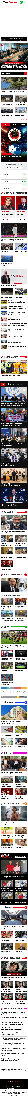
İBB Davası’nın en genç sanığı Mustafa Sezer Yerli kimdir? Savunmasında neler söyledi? (14, 1018)
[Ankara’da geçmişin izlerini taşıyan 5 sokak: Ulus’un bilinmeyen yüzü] (4, 336)
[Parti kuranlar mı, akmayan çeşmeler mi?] (7, 996)
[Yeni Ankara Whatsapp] (20, 167)
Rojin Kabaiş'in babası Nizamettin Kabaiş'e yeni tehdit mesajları (13, 532)
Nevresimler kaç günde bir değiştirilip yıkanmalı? (21, 836)
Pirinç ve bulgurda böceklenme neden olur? (17, 347)
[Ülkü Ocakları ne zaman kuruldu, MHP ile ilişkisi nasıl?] (7, 946)
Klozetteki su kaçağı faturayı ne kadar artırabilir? (12, 823)
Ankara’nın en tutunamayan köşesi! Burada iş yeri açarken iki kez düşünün (20, 619)
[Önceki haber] (2, 40)
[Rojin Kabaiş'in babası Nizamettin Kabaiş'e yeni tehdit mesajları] (14, 522)
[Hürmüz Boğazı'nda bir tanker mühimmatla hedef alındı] (7, 258)
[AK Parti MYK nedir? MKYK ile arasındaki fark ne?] (14, 917)
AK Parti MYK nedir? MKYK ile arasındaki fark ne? (13, 927)
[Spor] (26, 626)
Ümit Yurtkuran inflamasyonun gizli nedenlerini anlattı (7, 889)
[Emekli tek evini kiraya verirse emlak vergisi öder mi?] (7, 729)
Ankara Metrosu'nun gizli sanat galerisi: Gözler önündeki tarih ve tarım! (7, 619)
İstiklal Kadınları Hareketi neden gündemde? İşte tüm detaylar (7, 797)
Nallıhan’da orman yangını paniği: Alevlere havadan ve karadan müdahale (7, 607)
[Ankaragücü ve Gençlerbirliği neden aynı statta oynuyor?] (14, 637)
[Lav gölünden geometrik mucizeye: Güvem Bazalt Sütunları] (21, 550)
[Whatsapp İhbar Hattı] (21, 2)
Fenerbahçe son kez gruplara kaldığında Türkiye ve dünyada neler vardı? (17, 301)
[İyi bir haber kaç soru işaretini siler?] (7, 984)
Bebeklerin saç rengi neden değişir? (16, 330)
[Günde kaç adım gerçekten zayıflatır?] (7, 830)
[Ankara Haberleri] (26, 574)
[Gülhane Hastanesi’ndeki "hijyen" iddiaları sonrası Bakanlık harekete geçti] (21, 110)
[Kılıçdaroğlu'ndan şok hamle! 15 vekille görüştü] (7, 550)
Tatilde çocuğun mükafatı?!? (9, 285)
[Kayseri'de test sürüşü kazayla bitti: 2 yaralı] (7, 291)
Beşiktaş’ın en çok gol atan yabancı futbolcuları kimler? (21, 659)
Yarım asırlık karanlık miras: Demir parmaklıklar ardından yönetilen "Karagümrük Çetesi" (7, 939)
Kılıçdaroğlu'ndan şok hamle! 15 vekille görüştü (7, 556)
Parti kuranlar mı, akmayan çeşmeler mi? (6, 1002)
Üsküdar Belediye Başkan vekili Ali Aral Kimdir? (12, 1054)
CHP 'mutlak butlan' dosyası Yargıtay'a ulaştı (7, 568)
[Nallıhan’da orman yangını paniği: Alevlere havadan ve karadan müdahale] (7, 601)
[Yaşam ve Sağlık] (26, 803)
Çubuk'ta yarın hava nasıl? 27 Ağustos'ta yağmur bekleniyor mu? (13, 1033)
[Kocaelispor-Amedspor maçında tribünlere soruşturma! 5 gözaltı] (7, 665)
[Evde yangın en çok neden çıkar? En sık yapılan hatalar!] (7, 842)
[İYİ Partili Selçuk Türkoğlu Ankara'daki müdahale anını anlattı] (21, 601)
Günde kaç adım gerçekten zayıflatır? (7, 836)
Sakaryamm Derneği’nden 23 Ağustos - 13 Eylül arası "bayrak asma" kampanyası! (7, 785)
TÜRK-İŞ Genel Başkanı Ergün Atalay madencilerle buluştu (11, 773)
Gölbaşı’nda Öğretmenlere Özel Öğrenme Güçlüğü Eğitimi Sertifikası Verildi (13, 484)
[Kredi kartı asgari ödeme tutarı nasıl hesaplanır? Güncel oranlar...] (21, 741)
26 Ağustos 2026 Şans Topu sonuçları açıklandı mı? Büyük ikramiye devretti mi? (13, 1070)
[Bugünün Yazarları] (26, 192)
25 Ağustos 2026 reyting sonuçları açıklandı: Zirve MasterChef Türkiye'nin (14, 1059)
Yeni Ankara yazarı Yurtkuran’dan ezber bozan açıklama (12, 877)
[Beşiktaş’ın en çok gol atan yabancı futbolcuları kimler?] (21, 653)
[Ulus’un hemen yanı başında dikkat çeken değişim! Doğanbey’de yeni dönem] (4, 341)
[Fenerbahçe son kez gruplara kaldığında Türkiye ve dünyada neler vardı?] (4, 302)
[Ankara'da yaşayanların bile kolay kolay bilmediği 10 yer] (14, 83)
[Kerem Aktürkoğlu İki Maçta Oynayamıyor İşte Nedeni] (21, 538)
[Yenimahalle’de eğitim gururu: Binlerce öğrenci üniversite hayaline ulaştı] (14, 585)
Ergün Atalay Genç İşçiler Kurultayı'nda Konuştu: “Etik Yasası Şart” (12, 504)
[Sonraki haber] (5, 40)
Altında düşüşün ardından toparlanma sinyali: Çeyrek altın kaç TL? (21, 734)
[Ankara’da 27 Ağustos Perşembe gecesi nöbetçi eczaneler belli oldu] (7, 98)
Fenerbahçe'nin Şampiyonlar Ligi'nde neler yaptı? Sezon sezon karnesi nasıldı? (21, 296)
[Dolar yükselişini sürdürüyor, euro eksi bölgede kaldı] (7, 741)
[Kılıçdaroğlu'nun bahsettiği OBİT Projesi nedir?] (21, 791)
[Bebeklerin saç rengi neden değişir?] (4, 330)
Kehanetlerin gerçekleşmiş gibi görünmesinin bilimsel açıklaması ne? (20, 785)
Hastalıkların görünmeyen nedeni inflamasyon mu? (21, 889)
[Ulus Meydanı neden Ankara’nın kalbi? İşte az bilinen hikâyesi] (4, 324)
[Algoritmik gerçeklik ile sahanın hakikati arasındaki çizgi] (14, 968)
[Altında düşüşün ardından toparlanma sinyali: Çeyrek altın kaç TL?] (21, 729)
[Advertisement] (14, 20)
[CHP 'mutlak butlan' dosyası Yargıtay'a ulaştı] (7, 563)
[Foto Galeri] (26, 512)
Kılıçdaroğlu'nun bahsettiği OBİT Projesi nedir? (20, 797)
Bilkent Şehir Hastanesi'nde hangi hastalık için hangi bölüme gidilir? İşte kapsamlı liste (7, 114)
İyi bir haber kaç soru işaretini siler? (6, 990)
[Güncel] (26, 753)
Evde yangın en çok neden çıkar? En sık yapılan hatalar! (6, 848)
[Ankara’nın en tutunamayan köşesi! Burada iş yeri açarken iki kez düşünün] (21, 613)
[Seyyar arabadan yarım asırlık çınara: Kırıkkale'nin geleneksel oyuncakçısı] (7, 895)
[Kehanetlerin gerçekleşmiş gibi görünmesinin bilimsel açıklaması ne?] (21, 779)
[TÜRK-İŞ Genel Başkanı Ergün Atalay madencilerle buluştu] (14, 763)
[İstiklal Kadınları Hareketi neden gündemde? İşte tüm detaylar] (7, 791)
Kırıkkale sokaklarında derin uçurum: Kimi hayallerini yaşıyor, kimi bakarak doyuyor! (20, 901)
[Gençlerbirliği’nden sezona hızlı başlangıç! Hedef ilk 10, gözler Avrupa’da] (7, 653)
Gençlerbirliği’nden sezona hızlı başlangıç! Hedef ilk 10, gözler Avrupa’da (7, 659)
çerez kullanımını (23, 1092)
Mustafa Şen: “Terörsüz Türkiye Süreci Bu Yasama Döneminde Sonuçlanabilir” (13, 404)
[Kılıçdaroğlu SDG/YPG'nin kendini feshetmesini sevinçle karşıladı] (21, 946)
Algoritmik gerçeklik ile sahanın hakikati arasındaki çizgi (13, 978)
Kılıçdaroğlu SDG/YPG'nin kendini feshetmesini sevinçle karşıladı (20, 952)
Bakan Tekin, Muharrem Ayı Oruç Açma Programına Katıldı (12, 444)
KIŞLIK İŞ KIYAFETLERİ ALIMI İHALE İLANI (13, 376)
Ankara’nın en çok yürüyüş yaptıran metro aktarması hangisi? (13, 1049)
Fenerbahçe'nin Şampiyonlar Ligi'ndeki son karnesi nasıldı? (17, 307)
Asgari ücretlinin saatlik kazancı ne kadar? (13, 1064)
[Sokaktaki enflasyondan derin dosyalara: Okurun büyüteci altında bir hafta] (21, 984)
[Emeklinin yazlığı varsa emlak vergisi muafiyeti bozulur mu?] (14, 712)
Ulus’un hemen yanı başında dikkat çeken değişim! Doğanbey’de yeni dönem (16, 341)
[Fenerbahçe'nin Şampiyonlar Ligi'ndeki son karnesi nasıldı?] (4, 307)
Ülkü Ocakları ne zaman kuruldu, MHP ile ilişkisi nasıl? (7, 952)
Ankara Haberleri (10, 1088)
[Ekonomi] (26, 702)
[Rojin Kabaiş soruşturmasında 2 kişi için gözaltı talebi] (7, 246)
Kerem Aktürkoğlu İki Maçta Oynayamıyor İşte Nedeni (20, 544)
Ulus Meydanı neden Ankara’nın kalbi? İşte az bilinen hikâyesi (17, 324)
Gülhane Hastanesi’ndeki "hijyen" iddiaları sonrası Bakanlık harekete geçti (20, 114)
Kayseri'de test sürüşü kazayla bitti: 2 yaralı (7, 296)
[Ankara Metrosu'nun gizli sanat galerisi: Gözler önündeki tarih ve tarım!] (7, 613)
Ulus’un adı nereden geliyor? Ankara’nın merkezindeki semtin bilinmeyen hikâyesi (20, 103)
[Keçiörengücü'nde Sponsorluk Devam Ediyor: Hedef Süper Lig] (14, 455)
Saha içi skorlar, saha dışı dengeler (20, 1002)
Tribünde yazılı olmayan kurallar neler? (20, 671)
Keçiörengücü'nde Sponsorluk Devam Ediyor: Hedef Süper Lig (12, 464)
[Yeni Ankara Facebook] (7, 167)
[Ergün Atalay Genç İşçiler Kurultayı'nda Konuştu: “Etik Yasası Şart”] (14, 495)
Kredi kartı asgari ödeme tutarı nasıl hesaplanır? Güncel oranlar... (20, 747)
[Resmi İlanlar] (26, 356)
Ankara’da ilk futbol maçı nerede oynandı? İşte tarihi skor (13, 1013)
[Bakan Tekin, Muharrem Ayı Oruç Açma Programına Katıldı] (14, 435)
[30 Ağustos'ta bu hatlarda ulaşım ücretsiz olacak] (4, 319)
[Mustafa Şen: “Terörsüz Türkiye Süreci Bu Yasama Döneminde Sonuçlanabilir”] (14, 394)
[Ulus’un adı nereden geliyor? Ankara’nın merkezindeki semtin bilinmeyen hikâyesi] (21, 98)
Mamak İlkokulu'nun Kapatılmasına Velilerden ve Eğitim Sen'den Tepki (12, 424)
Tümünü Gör (23, 119)
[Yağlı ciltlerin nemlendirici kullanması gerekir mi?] (21, 842)
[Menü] (26, 2)
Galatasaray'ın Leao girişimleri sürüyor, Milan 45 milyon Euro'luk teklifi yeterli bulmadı (12, 240)
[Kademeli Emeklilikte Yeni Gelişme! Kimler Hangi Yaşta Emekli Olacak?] (7, 538)
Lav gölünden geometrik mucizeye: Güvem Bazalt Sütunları (21, 556)
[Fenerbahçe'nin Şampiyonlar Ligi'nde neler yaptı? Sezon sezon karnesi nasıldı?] (21, 291)
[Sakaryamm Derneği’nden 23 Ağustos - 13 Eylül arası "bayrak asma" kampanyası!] (7, 779)
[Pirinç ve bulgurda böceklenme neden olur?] (4, 347)
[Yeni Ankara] (9, 2)
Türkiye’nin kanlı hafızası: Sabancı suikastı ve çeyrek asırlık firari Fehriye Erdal (21, 939)
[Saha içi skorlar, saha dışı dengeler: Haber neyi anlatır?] (21, 996)
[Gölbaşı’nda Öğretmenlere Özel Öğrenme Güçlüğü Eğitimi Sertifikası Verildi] (14, 475)
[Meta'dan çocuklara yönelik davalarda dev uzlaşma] (21, 246)
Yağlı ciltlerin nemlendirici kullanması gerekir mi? (20, 848)
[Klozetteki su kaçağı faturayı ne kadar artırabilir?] (14, 813)
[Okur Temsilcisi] (26, 958)
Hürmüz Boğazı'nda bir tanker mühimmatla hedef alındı (7, 264)
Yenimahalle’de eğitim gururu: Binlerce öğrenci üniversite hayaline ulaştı (12, 594)
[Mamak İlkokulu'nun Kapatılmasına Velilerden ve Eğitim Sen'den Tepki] (14, 415)
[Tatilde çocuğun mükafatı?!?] (14, 276)
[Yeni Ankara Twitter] (10, 167)
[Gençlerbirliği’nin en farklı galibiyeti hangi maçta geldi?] (7, 677)
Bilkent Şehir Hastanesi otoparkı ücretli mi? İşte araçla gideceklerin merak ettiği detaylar (14, 1028)
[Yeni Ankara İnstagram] (14, 167)
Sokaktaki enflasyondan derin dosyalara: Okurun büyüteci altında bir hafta (21, 990)
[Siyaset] (26, 907)
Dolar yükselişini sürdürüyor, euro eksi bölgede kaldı (6, 747)
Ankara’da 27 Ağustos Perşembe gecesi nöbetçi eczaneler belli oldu (7, 103)
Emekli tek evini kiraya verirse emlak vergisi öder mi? (7, 734)
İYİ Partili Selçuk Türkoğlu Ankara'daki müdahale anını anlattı (20, 607)
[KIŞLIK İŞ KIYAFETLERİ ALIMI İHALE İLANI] (14, 367)
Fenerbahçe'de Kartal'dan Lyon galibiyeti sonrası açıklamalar (17, 313)
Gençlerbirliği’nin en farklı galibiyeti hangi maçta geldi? (7, 683)
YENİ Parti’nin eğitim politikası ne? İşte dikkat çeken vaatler (12, 1044)
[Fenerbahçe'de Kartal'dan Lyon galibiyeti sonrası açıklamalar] (4, 313)
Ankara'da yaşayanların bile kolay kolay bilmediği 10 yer (12, 92)
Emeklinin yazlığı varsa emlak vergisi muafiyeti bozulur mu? (12, 722)
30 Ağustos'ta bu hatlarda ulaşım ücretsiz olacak (15, 318)
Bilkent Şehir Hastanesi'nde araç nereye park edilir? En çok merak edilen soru (12, 1023)
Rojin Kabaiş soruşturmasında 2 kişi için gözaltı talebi (6, 252)
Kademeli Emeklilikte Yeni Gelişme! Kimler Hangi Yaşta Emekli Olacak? (6, 544)
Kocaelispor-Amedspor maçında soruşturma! (6, 671)
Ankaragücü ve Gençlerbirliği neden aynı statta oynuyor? (13, 646)
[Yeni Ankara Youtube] (17, 167)
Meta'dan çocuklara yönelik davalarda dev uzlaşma (17, 39)
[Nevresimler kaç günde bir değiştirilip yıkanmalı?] (21, 830)
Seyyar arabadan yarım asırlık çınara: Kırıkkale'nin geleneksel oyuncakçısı (7, 901)
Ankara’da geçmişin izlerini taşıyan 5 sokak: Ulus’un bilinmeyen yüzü (16, 335)
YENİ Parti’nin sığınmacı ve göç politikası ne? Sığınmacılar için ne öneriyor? (13, 1039)
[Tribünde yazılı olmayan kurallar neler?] (21, 665)
